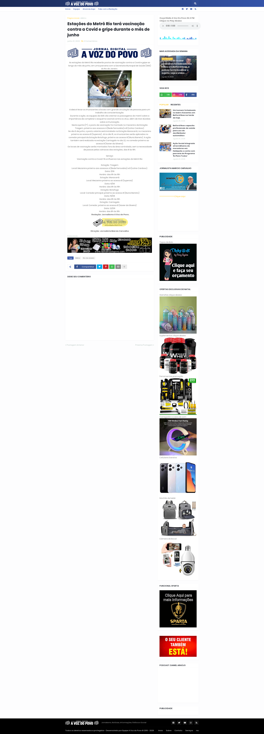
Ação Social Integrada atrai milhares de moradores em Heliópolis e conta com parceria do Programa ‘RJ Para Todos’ (184, 149)
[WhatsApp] (112, 266)
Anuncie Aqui (89, 9)
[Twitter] (99, 266)
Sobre (168, 730)
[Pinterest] (105, 266)
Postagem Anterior (75, 345)
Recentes (176, 104)
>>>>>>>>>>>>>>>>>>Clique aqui (172, 196)
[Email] (118, 266)
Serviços (189, 730)
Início (67, 9)
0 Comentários (90, 41)
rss (197, 730)
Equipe (76, 9)
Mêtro (83, 18)
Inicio (160, 730)
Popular (164, 104)
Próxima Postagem (144, 345)
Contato (178, 730)
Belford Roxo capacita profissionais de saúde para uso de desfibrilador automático (184, 130)
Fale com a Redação (107, 9)
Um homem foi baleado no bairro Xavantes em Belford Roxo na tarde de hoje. (184, 114)
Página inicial (73, 18)
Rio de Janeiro (88, 258)
